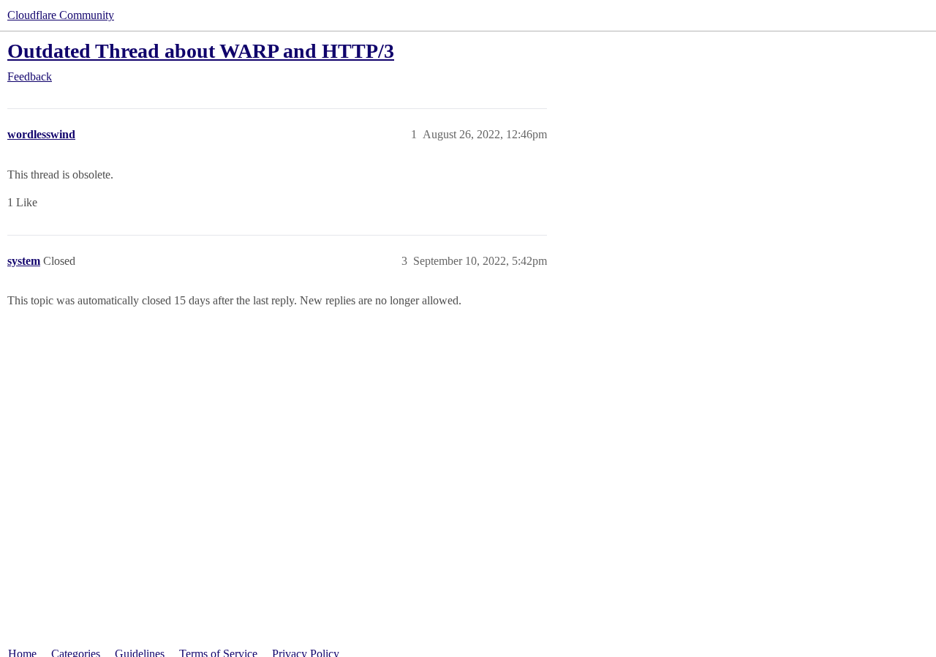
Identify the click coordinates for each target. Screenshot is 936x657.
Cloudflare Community (60, 15)
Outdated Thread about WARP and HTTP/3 (200, 51)
